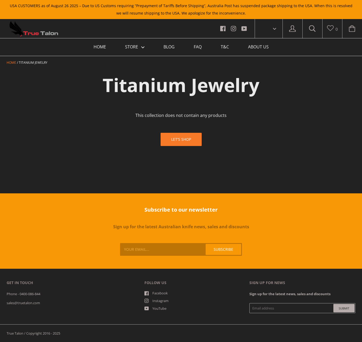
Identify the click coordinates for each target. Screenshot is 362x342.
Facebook (160, 293)
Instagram (160, 300)
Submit (344, 308)
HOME (100, 47)
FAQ (198, 47)
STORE (132, 47)
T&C (225, 47)
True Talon (15, 333)
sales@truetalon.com (23, 302)
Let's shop (181, 139)
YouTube (159, 308)
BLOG (169, 47)
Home (11, 62)
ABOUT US (258, 47)
